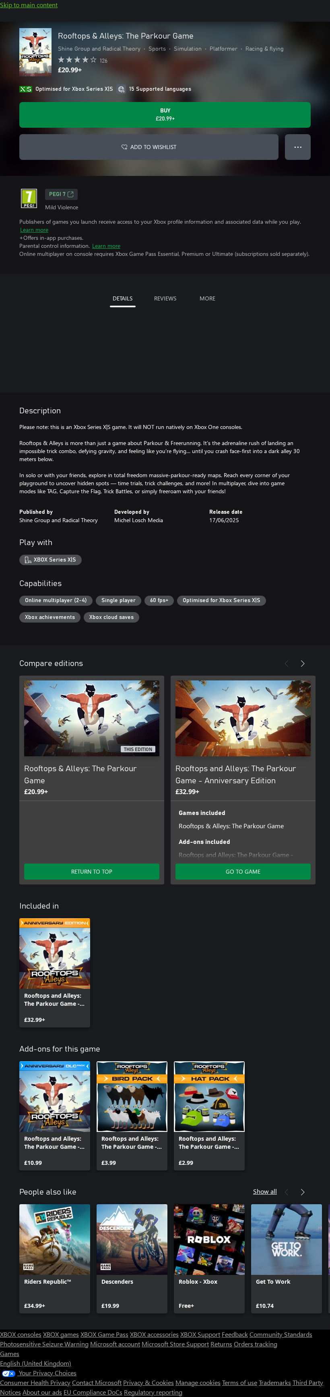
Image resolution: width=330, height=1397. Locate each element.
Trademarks (275, 1382)
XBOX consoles (20, 1334)
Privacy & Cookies (148, 1382)
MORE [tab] (207, 298)
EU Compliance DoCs (93, 1392)
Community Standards (281, 1334)
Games (9, 1353)
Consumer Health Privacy (35, 1382)
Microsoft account (115, 1344)
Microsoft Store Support (175, 1344)
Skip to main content (29, 4)
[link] (54, 972)
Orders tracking (255, 1344)
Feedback (235, 1334)
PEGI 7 (57, 194)
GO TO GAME (243, 871)
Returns (221, 1344)
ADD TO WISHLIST (153, 147)
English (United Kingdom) (35, 1363)
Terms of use (239, 1382)
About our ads (42, 1392)
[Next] (303, 663)
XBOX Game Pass (104, 1334)
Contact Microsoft (97, 1382)
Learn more (34, 229)
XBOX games (61, 1334)
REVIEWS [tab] (165, 298)
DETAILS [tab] (122, 298)
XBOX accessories (154, 1334)
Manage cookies (198, 1382)
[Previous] (286, 663)
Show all (265, 1191)
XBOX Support (200, 1334)
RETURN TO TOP (91, 871)
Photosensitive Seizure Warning (44, 1344)
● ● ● (298, 147)
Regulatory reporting (153, 1392)
